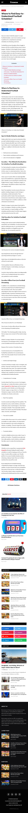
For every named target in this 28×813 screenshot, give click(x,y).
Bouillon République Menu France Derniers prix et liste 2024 (17, 615)
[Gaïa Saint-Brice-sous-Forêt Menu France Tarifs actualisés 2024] (5, 607)
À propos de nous (13, 798)
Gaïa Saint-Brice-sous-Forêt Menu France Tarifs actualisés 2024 (18, 607)
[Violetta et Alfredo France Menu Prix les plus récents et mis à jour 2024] (5, 745)
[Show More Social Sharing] (25, 29)
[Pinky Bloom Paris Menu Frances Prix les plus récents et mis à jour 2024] (5, 753)
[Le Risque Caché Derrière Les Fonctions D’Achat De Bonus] (14, 527)
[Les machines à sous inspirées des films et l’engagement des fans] (14, 505)
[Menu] (2, 2)
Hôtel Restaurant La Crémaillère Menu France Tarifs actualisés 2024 (18, 736)
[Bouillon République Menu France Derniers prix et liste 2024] (5, 615)
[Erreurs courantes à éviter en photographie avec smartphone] (5, 695)
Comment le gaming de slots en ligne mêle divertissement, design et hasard (12, 558)
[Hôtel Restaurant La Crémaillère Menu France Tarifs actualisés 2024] (5, 736)
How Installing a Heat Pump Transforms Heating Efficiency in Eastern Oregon (18, 679)
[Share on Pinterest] (19, 29)
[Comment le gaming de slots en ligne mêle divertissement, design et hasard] (14, 549)
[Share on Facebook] (5, 29)
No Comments (17, 24)
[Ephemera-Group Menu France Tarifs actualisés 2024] (5, 591)
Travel (3, 662)
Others (3, 10)
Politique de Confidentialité (14, 805)
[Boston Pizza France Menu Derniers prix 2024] (5, 584)
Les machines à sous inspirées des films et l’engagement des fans (12, 514)
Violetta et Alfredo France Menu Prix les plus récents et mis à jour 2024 (18, 744)
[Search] (26, 2)
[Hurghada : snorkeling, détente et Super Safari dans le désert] (14, 656)
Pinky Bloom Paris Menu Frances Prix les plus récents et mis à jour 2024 (18, 753)
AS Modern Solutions (10, 22)
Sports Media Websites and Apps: (12, 70)
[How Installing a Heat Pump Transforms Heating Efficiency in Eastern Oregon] (5, 679)
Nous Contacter (13, 803)
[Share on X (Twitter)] (12, 29)
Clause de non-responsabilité (13, 801)
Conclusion (7, 82)
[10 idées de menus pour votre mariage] (5, 687)
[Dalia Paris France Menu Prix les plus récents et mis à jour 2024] (5, 599)
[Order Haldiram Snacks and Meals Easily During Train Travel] (5, 576)
